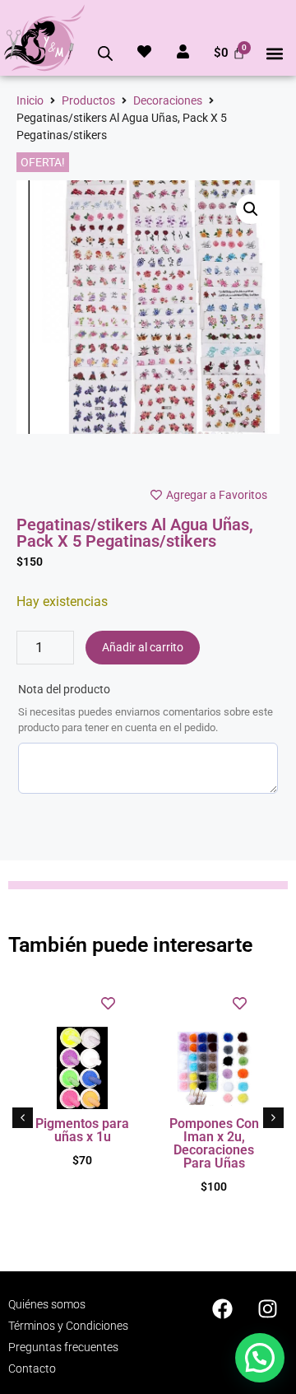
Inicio (30, 100)
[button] (274, 53)
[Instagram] (267, 1308)
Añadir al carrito (142, 647)
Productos (88, 100)
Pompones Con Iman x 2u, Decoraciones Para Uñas (214, 1143)
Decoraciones (167, 100)
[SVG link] (44, 38)
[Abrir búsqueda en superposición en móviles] (105, 53)
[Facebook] (222, 1308)
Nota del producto (64, 689)
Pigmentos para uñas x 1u (82, 1130)
